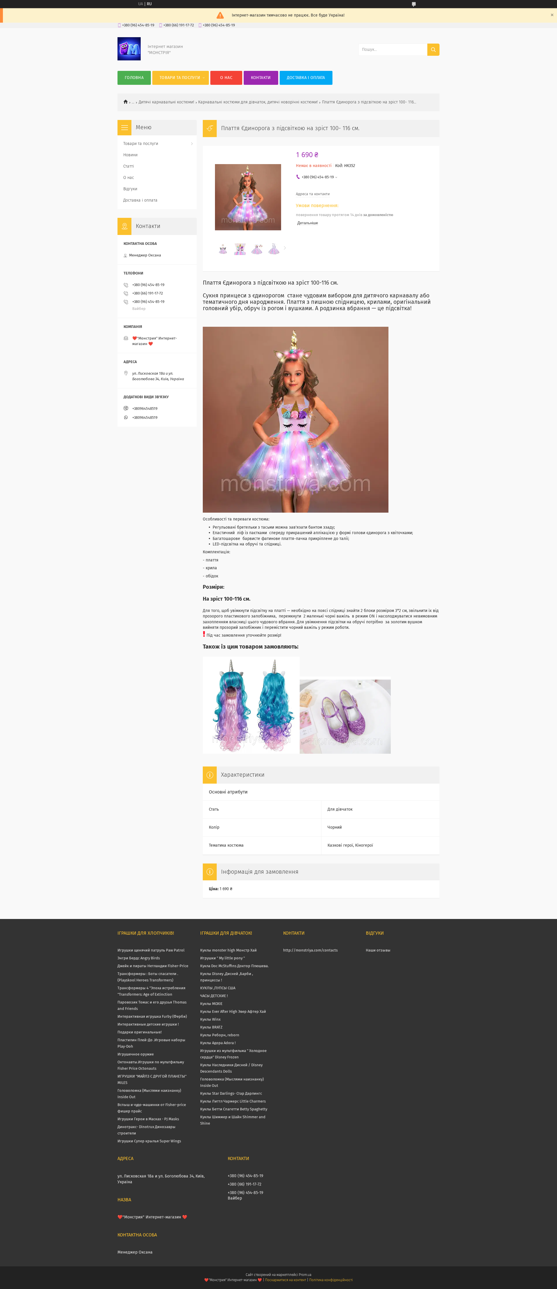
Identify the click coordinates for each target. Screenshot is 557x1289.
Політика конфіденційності (331, 1280)
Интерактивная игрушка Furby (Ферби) (152, 1017)
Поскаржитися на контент (285, 1280)
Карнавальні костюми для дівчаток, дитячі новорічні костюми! (258, 102)
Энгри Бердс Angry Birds (138, 958)
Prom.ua (305, 1275)
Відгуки (130, 189)
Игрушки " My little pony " (222, 958)
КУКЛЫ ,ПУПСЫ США (217, 988)
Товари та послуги (180, 78)
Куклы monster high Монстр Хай (228, 950)
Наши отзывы (378, 950)
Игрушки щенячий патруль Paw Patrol (151, 950)
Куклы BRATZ (211, 1027)
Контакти (261, 78)
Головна (134, 78)
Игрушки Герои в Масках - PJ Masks (148, 1119)
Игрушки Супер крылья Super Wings (149, 1141)
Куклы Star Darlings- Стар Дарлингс (231, 1094)
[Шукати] (433, 50)
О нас (226, 78)
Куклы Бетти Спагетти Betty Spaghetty (233, 1109)
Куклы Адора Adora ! (218, 1043)
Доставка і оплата (306, 78)
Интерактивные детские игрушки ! (148, 1024)
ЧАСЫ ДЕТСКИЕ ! (214, 996)
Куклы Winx (210, 1019)
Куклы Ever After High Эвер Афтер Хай (233, 1012)
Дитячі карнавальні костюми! (166, 102)
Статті (128, 166)
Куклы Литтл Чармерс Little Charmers (233, 1101)
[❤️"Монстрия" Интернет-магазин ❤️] (129, 59)
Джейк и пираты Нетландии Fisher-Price (152, 966)
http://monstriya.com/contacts (310, 950)
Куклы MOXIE (211, 1004)
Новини (130, 155)
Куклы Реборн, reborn (219, 1035)
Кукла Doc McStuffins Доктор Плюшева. (234, 966)
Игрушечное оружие (135, 1054)
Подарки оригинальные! (139, 1032)
